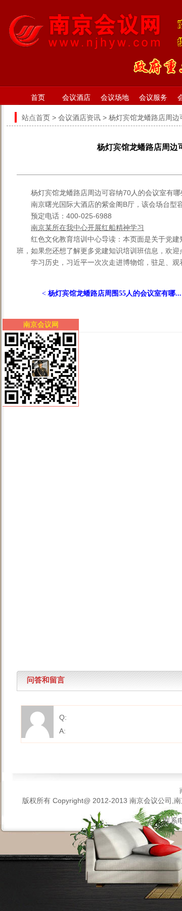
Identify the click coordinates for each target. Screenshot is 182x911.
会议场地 (115, 97)
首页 (38, 97)
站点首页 (36, 117)
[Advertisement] (91, 423)
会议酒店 (76, 97)
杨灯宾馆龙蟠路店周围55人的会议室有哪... (114, 293)
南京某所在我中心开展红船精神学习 (87, 227)
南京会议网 (41, 324)
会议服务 (153, 97)
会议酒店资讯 (79, 117)
